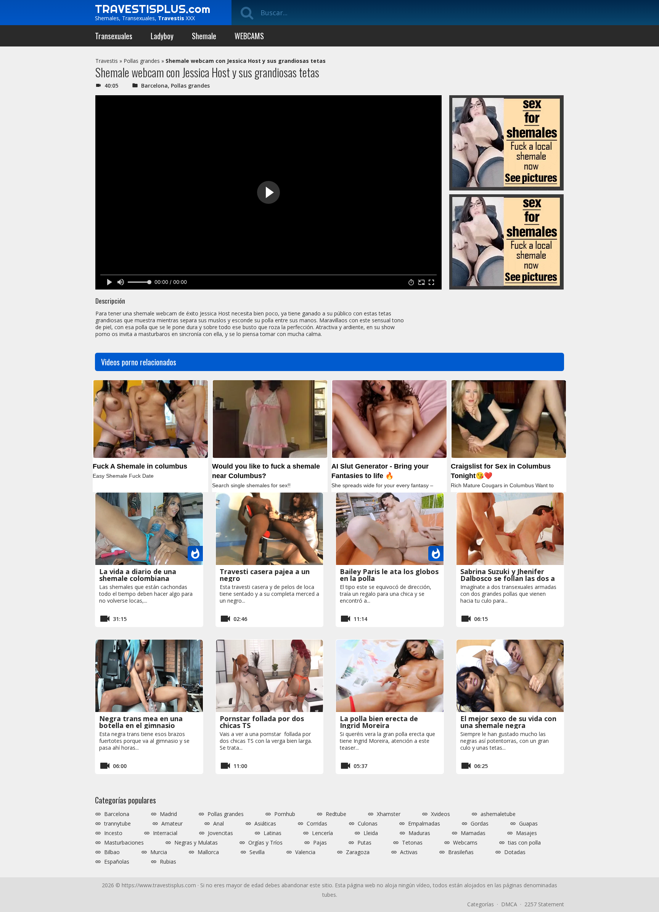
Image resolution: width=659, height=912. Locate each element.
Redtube (336, 814)
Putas (364, 843)
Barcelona (154, 85)
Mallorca (208, 852)
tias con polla (524, 843)
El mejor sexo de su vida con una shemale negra (508, 722)
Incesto (113, 833)
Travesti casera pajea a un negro (265, 575)
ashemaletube (498, 814)
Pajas (320, 843)
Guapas (528, 824)
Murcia (158, 852)
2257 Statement (544, 904)
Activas (409, 852)
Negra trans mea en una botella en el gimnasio (141, 722)
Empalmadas (424, 824)
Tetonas (412, 843)
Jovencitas (220, 833)
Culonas (368, 824)
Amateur (172, 824)
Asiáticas (265, 824)
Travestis (106, 60)
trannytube (117, 824)
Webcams (465, 843)
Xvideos (440, 814)
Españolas (116, 862)
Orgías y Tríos (265, 843)
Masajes (526, 833)
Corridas (317, 824)
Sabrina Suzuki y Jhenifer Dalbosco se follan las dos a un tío (507, 578)
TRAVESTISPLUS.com (152, 8)
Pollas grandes (142, 60)
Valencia (305, 852)
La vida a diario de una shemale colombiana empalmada (137, 578)
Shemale (204, 36)
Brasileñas (461, 852)
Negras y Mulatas (196, 843)
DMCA (509, 904)
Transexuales (113, 36)
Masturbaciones (124, 843)
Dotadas (515, 852)
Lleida (370, 833)
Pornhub (284, 814)
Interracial (165, 833)
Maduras (419, 833)
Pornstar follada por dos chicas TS (262, 722)
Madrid (168, 814)
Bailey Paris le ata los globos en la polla (389, 575)
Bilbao (112, 852)
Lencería (322, 833)
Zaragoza (358, 852)
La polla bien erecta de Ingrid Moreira (379, 722)
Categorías (480, 904)
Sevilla (257, 852)
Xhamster (388, 814)
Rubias (168, 862)
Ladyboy (162, 36)
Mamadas (473, 833)
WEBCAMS (249, 36)
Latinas (272, 833)
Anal (218, 824)
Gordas (480, 824)
